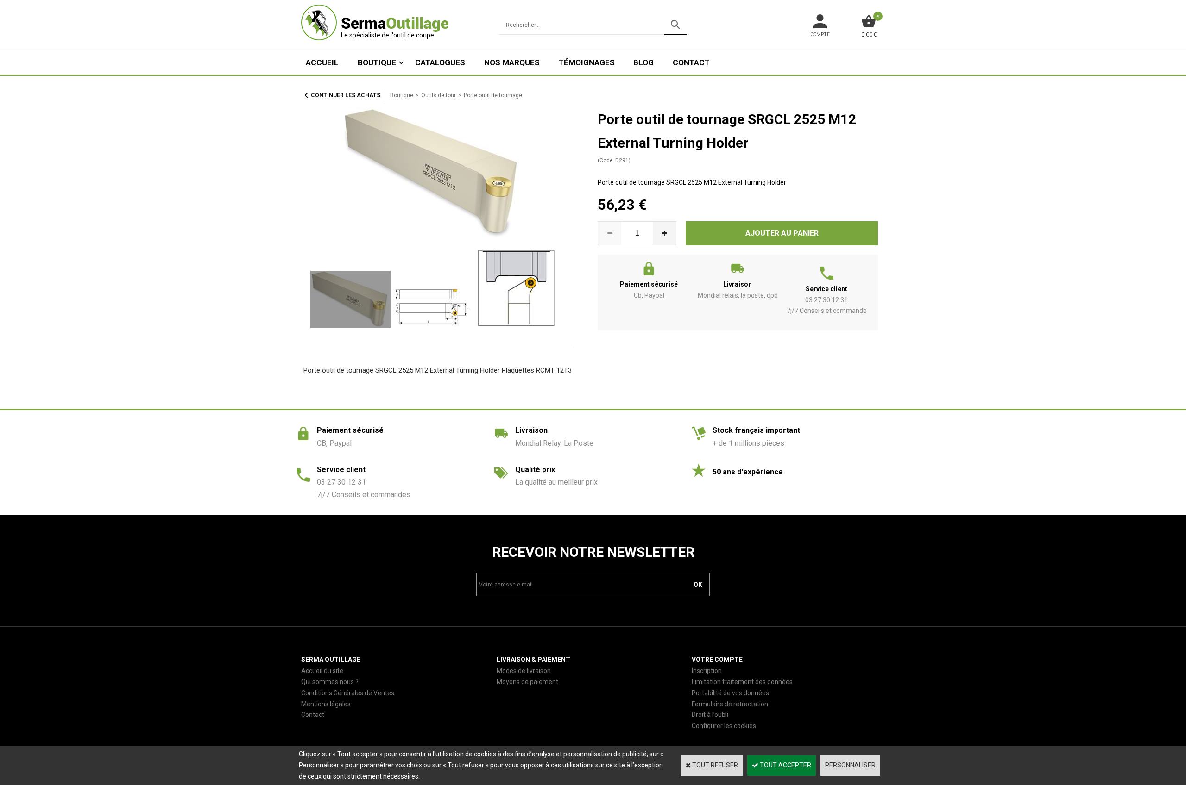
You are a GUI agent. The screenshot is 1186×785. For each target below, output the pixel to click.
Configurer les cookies (724, 725)
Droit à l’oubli (710, 714)
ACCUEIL (322, 62)
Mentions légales (326, 704)
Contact (691, 62)
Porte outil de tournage (493, 95)
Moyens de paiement (527, 681)
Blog (643, 62)
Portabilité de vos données (730, 693)
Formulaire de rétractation (730, 704)
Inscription (707, 670)
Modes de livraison (524, 670)
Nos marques (512, 62)
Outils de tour (438, 95)
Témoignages (587, 62)
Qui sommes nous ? (330, 681)
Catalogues (440, 62)
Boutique (377, 62)
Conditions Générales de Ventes (347, 693)
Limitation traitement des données (742, 681)
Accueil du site (322, 670)
